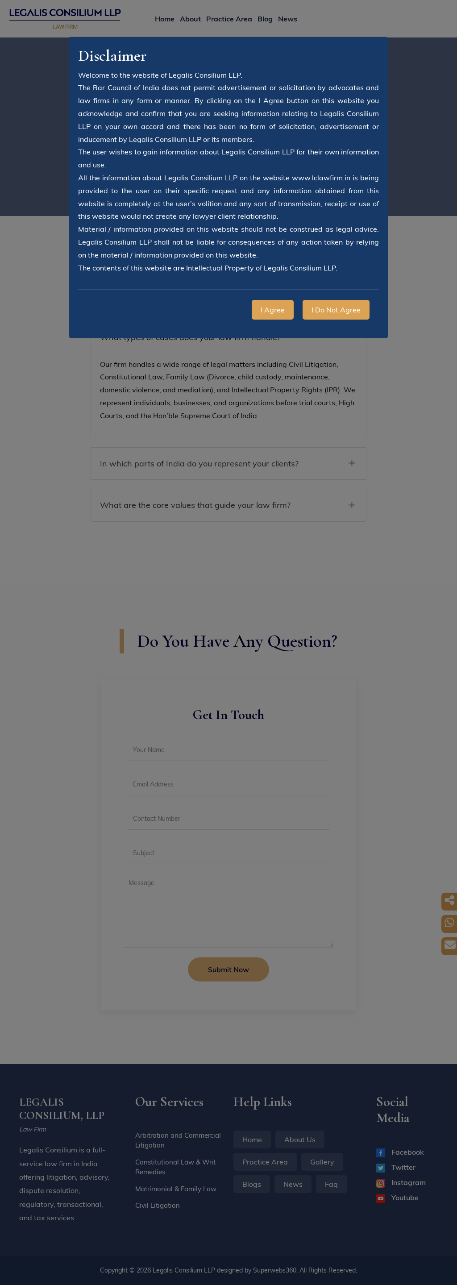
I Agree (273, 309)
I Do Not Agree (336, 309)
